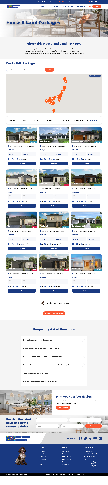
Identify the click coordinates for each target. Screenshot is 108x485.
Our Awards (44, 453)
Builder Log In (80, 474)
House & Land (66, 459)
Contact (97, 6)
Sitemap (70, 474)
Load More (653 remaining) (54, 313)
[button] (45, 6)
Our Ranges (65, 453)
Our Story (43, 451)
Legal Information (60, 474)
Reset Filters (94, 120)
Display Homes (67, 456)
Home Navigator (67, 461)
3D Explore (65, 464)
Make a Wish (44, 456)
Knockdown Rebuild (90, 453)
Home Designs (63, 407)
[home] (13, 6)
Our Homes (65, 451)
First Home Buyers (90, 456)
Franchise (43, 459)
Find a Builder (88, 451)
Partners (43, 461)
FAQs (85, 459)
